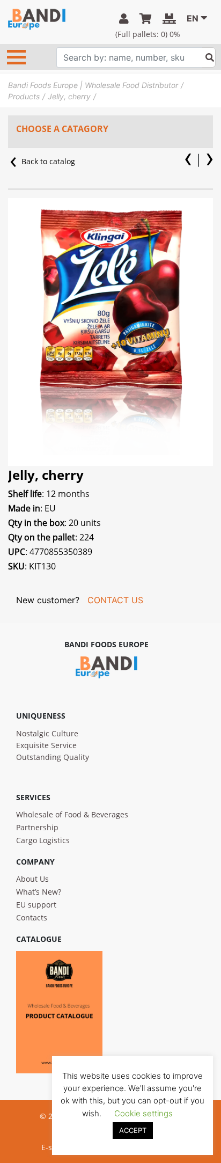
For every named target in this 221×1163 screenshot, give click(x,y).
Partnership (37, 827)
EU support (36, 904)
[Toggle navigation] (16, 57)
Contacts (31, 917)
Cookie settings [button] (143, 1113)
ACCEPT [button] (132, 1130)
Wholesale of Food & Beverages (72, 814)
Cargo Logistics (43, 840)
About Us (32, 879)
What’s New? (38, 892)
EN (192, 18)
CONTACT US (115, 600)
